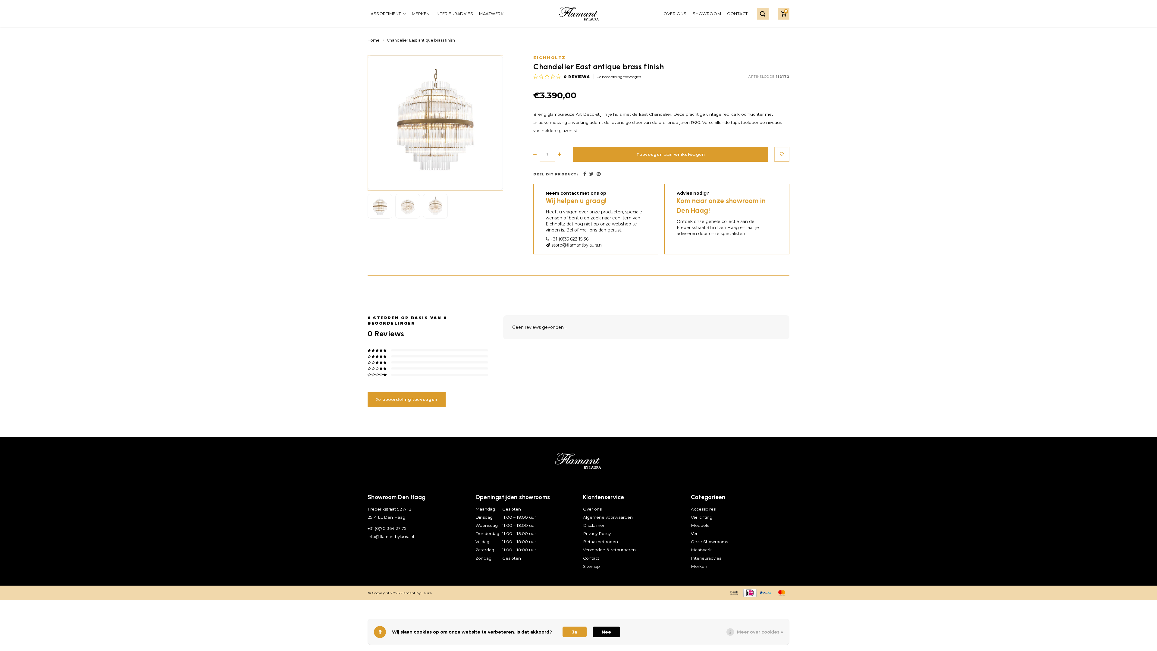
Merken (421, 13)
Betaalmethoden (600, 541)
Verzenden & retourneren (609, 549)
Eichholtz (549, 57)
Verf (695, 533)
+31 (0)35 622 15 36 (569, 239)
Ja (574, 632)
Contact (737, 13)
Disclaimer (593, 525)
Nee (606, 632)
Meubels (700, 525)
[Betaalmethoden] (734, 592)
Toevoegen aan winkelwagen (670, 154)
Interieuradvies (454, 13)
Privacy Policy (597, 533)
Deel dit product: (555, 174)
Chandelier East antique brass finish (421, 40)
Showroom (707, 13)
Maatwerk (491, 13)
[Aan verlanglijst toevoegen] (781, 154)
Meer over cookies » (760, 632)
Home (374, 40)
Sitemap (591, 566)
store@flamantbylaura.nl (577, 245)
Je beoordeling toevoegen (619, 76)
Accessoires (703, 509)
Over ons (674, 13)
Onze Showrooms (709, 541)
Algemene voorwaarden (608, 517)
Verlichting (701, 517)
